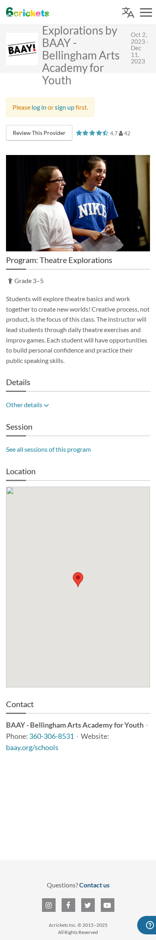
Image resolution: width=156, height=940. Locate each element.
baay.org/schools (32, 747)
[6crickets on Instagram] (49, 905)
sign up (64, 107)
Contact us (94, 885)
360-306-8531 (51, 736)
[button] (78, 579)
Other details (25, 404)
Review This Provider (39, 132)
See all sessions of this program (48, 449)
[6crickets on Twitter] (88, 905)
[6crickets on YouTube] (107, 905)
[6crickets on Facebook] (68, 905)
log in (39, 107)
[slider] (92, 133)
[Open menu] (146, 12)
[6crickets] (27, 12)
